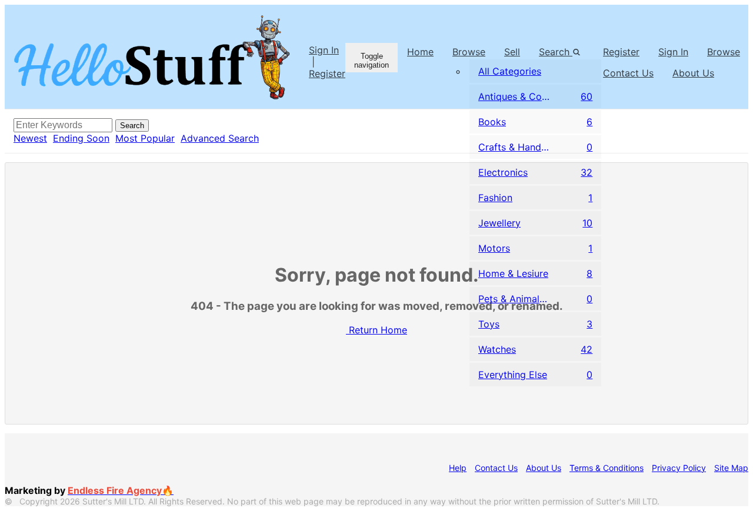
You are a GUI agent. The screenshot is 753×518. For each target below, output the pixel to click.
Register (327, 73)
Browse (468, 52)
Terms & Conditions (606, 468)
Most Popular (145, 138)
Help (458, 468)
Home (420, 52)
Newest (30, 138)
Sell (512, 52)
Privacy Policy (679, 468)
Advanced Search (220, 138)
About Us (543, 468)
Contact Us (496, 468)
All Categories (509, 71)
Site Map (731, 468)
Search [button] (555, 52)
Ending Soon (81, 138)
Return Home (378, 330)
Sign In (324, 50)
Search (132, 125)
